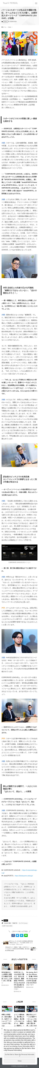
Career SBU (7, 923)
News (5, 21)
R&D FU (15, 923)
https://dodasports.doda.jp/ (24, 876)
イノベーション (23, 923)
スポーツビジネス (7, 926)
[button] (13, 935)
